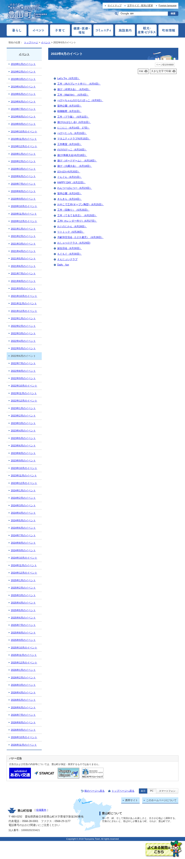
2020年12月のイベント (24, 221)
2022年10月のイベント (24, 385)
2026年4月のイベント (23, 692)
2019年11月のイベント (24, 139)
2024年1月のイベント (23, 490)
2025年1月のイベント (23, 580)
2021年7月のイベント (23, 273)
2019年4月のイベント (23, 86)
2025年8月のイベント (23, 632)
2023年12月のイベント (24, 483)
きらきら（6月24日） (69, 199)
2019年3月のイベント (23, 79)
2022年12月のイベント (24, 400)
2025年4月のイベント (23, 602)
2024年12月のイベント (24, 572)
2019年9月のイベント (23, 124)
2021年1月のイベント (23, 228)
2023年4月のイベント (23, 430)
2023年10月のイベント (24, 468)
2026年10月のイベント (24, 737)
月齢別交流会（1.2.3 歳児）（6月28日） (80, 237)
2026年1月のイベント (23, 670)
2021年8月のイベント (23, 281)
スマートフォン (167, 791)
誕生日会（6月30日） (69, 248)
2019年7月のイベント (23, 109)
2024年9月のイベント (23, 550)
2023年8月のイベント (23, 453)
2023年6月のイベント (23, 445)
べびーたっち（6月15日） (72, 133)
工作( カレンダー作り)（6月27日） (77, 221)
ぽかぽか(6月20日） (68, 171)
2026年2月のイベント (23, 677)
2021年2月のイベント (23, 236)
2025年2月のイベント (23, 587)
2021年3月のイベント (23, 243)
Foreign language (168, 5)
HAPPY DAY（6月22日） (71, 182)
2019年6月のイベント (23, 101)
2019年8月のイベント (23, 116)
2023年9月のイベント (23, 460)
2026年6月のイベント (23, 707)
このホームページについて (161, 800)
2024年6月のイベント (23, 528)
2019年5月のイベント (23, 94)
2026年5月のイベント (23, 700)
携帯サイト (131, 800)
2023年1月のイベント (23, 408)
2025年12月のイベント (24, 662)
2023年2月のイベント (23, 415)
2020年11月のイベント (24, 213)
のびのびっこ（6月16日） (72, 149)
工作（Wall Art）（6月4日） (73, 94)
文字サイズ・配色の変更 (140, 5)
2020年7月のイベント (23, 184)
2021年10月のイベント (24, 296)
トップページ (31, 42)
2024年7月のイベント (23, 535)
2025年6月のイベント (23, 617)
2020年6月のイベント (23, 176)
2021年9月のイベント (23, 288)
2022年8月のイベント (23, 371)
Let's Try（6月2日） (68, 78)
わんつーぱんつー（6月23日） (74, 188)
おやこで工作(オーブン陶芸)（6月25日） (80, 204)
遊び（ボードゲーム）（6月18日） (77, 160)
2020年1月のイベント (23, 154)
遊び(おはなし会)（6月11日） (74, 122)
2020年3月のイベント (23, 169)
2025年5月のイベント (23, 610)
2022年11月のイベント (24, 393)
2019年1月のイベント (23, 64)
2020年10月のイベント (24, 206)
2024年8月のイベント (23, 543)
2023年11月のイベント (24, 475)
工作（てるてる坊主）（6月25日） (77, 215)
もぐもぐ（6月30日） (69, 254)
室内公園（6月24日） (69, 193)
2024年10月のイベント (24, 557)
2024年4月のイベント (23, 513)
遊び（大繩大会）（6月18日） (74, 166)
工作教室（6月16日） (69, 144)
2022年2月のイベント (23, 326)
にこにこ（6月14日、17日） (73, 127)
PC (151, 791)
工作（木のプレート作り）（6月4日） (79, 83)
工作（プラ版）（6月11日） (73, 116)
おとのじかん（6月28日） (72, 226)
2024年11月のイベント (24, 565)
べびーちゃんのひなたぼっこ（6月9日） (80, 100)
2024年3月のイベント (23, 505)
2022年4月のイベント (23, 341)
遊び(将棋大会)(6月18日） (72, 155)
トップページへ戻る (123, 791)
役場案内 (41, 810)
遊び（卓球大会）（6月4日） (74, 89)
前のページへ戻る (94, 791)
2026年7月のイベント (23, 715)
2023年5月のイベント (23, 438)
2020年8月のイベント (23, 191)
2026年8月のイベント (23, 722)
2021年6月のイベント (23, 266)
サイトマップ (114, 5)
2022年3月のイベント (23, 333)
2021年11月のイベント (24, 303)
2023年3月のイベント (23, 423)
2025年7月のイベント (23, 625)
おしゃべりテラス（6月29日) (73, 243)
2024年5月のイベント (23, 520)
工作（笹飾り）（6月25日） (73, 210)
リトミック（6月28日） (70, 232)
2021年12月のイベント (24, 311)
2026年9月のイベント (23, 730)
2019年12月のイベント (24, 146)
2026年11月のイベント (24, 745)
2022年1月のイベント (23, 318)
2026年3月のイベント (23, 685)
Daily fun (63, 264)
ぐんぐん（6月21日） (69, 177)
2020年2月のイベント (23, 161)
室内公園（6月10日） (69, 105)
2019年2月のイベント (23, 71)
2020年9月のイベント (23, 199)
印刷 (141, 71)
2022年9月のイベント (23, 378)
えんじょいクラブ (67, 259)
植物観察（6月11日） (69, 111)
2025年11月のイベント (24, 655)
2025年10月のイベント (24, 647)
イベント (45, 42)
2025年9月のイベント (23, 640)
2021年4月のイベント (23, 251)
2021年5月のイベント (23, 258)
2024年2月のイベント (23, 498)
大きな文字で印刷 (161, 71)
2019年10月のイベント (24, 131)
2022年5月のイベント (23, 348)
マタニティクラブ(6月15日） (73, 138)
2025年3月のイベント (23, 595)
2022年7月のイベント (23, 363)
